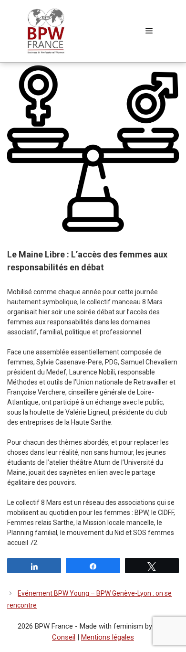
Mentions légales (107, 637)
